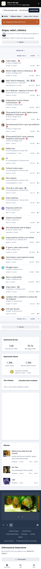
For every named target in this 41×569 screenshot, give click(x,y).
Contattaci (24, 534)
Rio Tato (15, 467)
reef (13, 479)
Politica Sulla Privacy (12, 534)
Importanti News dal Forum (15, 22)
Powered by (26, 541)
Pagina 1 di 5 (21, 56)
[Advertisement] (20, 416)
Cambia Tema (26, 531)
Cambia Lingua (14, 531)
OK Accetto (22, 559)
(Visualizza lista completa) (28, 380)
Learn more (4, 4)
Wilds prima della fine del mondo (22, 452)
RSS (21, 537)
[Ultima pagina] (38, 56)
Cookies (32, 534)
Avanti (32, 56)
